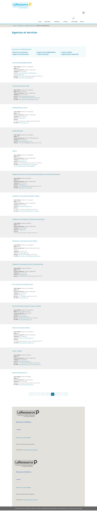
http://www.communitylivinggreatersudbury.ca (29, 256)
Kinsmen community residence (21, 327)
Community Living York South (20, 86)
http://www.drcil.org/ (24, 122)
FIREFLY (14, 151)
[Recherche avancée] (73, 18)
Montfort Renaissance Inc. (19, 372)
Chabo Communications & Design (30, 449)
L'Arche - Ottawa (17, 351)
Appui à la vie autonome (21, 54)
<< (30, 394)
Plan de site (18, 437)
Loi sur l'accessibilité (26, 437)
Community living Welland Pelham (22, 62)
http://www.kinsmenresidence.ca (26, 343)
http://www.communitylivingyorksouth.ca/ (28, 99)
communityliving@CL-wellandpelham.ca (28, 73)
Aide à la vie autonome (20, 52)
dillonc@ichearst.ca (23, 274)
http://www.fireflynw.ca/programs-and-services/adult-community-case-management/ (25, 165)
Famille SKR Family (17, 131)
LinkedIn (18, 429)
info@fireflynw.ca (23, 161)
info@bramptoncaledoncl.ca (25, 206)
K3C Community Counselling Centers (22, 284)
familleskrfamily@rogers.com (25, 141)
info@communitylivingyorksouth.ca (27, 96)
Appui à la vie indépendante (46, 52)
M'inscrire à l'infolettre (23, 422)
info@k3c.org (22, 294)
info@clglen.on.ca (23, 184)
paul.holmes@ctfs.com (19, 74)
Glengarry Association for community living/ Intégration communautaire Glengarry (36, 174)
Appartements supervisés (70, 54)
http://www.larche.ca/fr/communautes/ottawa (30, 364)
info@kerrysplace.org (24, 316)
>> (66, 394)
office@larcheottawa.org (24, 361)
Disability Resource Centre (19, 107)
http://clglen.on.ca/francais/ (25, 187)
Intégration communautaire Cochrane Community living (28, 219)
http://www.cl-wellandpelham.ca (26, 77)
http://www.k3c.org (23, 298)
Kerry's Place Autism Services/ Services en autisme (26, 306)
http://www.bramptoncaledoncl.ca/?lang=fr (29, 211)
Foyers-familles (67, 52)
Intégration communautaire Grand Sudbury (24, 241)
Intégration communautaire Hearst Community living (27, 264)
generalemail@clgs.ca (24, 253)
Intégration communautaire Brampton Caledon (25, 196)
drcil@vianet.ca (22, 118)
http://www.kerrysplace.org (25, 319)
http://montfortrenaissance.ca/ (26, 384)
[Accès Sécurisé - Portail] (83, 13)
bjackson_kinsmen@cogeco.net (26, 338)
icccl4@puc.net (22, 229)
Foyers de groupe (43, 54)
